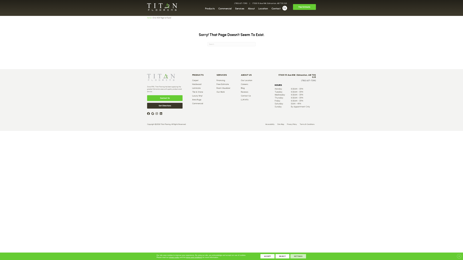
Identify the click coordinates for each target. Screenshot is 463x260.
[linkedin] (161, 113)
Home (149, 18)
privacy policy (174, 257)
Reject (282, 256)
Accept (267, 256)
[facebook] (149, 113)
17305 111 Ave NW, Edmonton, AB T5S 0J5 (269, 3)
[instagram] (157, 113)
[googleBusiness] (153, 113)
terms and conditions (194, 257)
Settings (298, 256)
